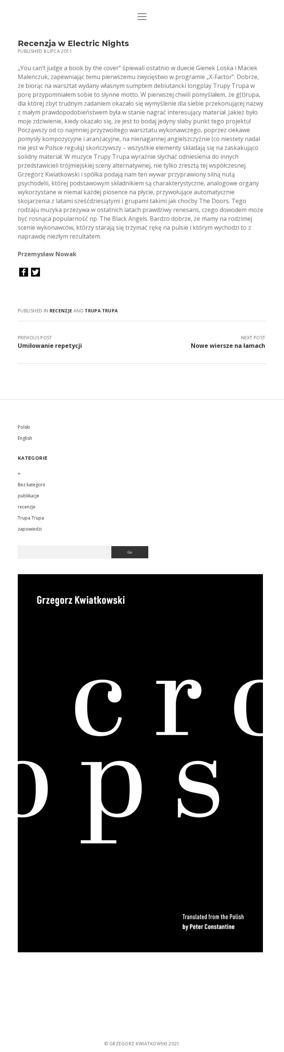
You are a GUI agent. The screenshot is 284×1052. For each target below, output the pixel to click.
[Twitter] (35, 272)
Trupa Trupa (101, 311)
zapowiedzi (30, 529)
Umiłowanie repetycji (50, 346)
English (25, 438)
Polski (24, 427)
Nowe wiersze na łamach (228, 346)
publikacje (28, 496)
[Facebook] (24, 272)
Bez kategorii (31, 485)
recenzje (61, 311)
